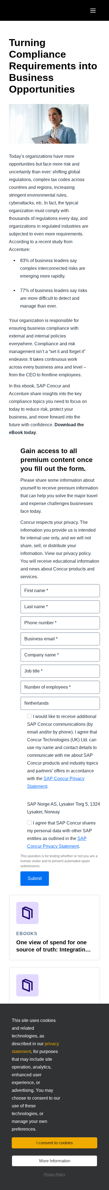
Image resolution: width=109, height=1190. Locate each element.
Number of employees (43, 683)
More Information (54, 1160)
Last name (31, 603)
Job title (28, 667)
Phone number (36, 619)
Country (29, 699)
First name (31, 587)
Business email (36, 635)
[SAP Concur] (35, 10)
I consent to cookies (54, 1142)
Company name (37, 651)
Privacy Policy (54, 1174)
